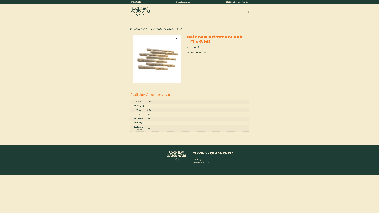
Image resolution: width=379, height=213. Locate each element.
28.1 (148, 118)
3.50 (148, 128)
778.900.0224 (136, 2)
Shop (138, 29)
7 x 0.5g (149, 114)
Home (132, 29)
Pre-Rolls (144, 29)
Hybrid (149, 110)
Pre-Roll (152, 29)
